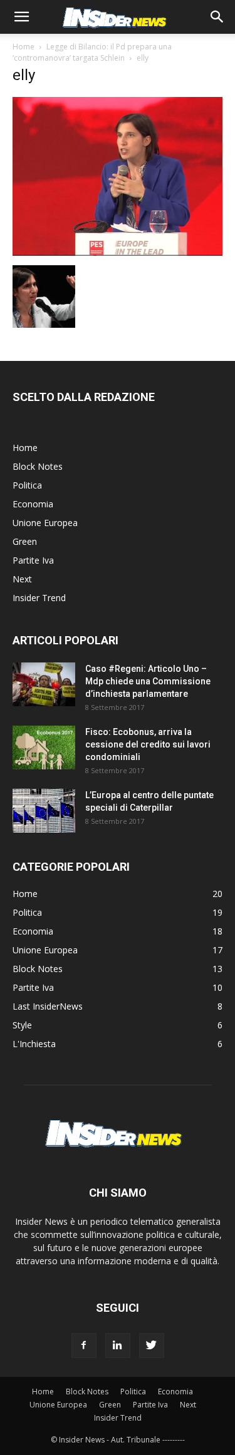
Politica (27, 485)
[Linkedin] (117, 1345)
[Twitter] (151, 1345)
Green (25, 541)
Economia (33, 504)
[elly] (117, 252)
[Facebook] (84, 1345)
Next (22, 579)
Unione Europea (45, 523)
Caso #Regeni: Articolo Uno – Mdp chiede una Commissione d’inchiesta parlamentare (148, 681)
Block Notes (38, 466)
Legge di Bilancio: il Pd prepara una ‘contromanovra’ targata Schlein (92, 52)
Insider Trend (39, 598)
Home (23, 46)
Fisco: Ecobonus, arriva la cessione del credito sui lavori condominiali (148, 744)
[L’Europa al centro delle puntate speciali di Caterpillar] (44, 811)
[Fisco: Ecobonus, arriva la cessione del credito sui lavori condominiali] (44, 747)
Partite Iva (33, 560)
